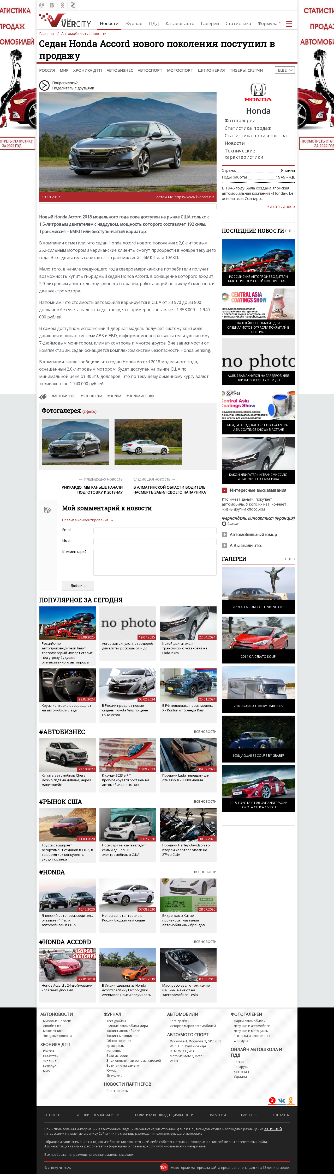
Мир (64, 70)
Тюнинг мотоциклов (122, 1036)
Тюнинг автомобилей (123, 1031)
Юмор (111, 1070)
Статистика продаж (248, 128)
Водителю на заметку (123, 1065)
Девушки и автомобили (252, 1026)
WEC (192, 1051)
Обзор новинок (118, 1040)
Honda (115, 396)
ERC (181, 1046)
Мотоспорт (180, 70)
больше (233, 523)
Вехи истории (117, 1055)
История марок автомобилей (193, 1026)
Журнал (133, 23)
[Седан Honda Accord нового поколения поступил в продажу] (75, 442)
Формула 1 (269, 23)
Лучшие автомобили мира (127, 1026)
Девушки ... (114, 1075)
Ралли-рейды (195, 1046)
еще (288, 559)
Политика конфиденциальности (164, 1115)
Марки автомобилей (250, 1021)
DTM (173, 1051)
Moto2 (188, 1056)
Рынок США (92, 396)
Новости (109, 23)
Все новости (205, 731)
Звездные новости (57, 1036)
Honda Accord (141, 396)
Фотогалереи (240, 120)
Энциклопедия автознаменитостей (133, 1060)
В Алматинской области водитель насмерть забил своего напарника (169, 490)
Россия (47, 70)
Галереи (210, 23)
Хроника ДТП (87, 70)
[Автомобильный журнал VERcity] (65, 20)
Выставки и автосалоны (252, 1036)
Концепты (114, 1050)
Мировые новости (57, 1021)
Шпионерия (211, 70)
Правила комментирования (85, 520)
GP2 (211, 1041)
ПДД (154, 23)
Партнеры (249, 1115)
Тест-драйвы (116, 1021)
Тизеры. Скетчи (246, 70)
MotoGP (176, 1056)
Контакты (281, 1115)
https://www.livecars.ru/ (194, 196)
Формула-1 (178, 1041)
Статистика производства (256, 135)
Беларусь (50, 1066)
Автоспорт (150, 70)
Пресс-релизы (117, 1091)
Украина (49, 1061)
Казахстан (50, 1056)
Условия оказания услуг (98, 1115)
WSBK (174, 1061)
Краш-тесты (115, 1045)
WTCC (182, 1051)
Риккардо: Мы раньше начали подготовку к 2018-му (92, 490)
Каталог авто (180, 23)
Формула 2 (197, 1041)
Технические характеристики (244, 153)
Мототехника (53, 1031)
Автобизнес (120, 70)
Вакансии (217, 1115)
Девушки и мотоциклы (251, 1031)
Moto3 (199, 1056)
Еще (282, 70)
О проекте (52, 1115)
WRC (173, 1046)
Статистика (238, 23)
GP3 (218, 1041)
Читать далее (280, 206)
